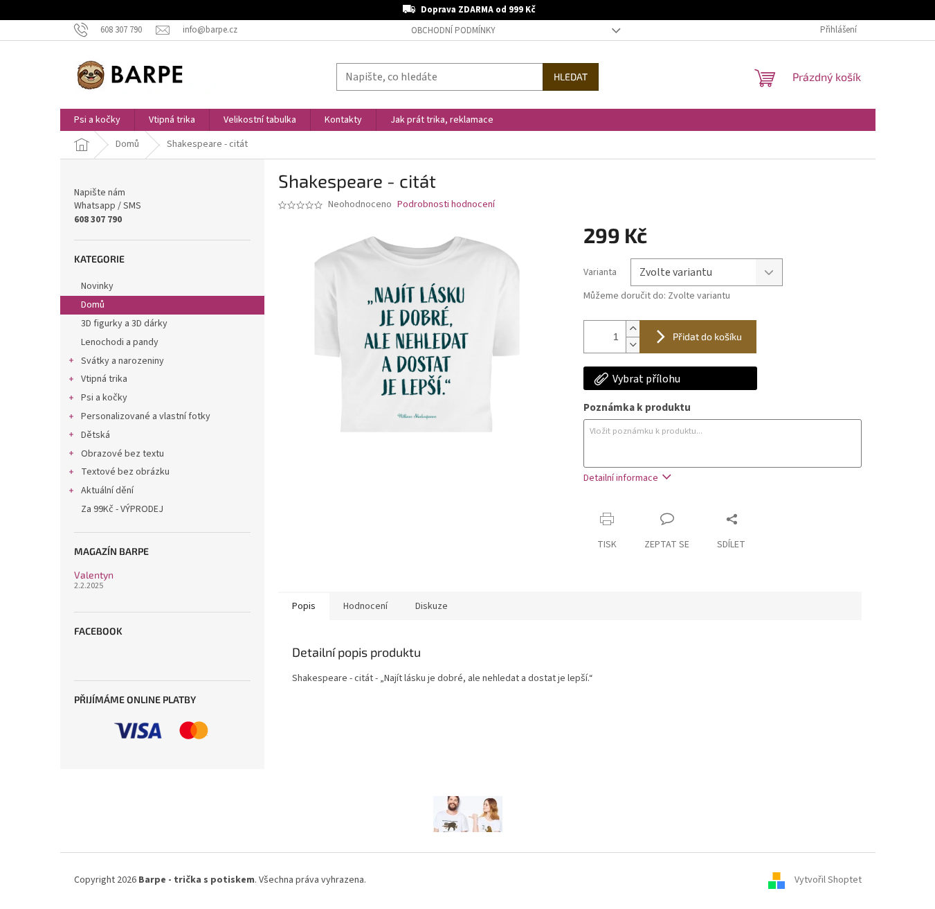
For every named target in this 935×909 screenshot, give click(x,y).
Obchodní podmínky (453, 30)
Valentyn (94, 575)
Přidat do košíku (707, 336)
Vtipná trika (104, 379)
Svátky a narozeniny (122, 361)
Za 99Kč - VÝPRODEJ (122, 509)
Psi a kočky (104, 398)
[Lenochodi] (467, 813)
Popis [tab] (304, 606)
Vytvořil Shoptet (828, 881)
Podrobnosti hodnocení (446, 204)
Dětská (95, 435)
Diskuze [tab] (431, 606)
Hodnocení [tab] (365, 606)
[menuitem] (97, 120)
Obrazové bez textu (122, 454)
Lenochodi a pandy (119, 342)
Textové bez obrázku (125, 472)
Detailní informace (620, 478)
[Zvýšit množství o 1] (632, 329)
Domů (93, 305)
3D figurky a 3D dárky (124, 323)
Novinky (97, 286)
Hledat (571, 76)
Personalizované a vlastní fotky (145, 416)
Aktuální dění (107, 490)
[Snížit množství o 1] (632, 345)
